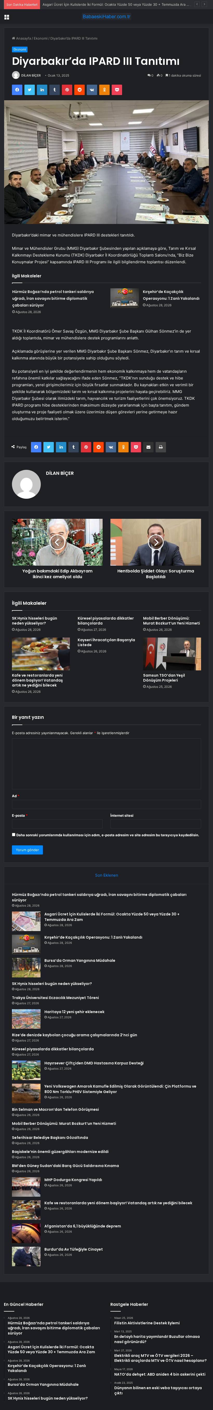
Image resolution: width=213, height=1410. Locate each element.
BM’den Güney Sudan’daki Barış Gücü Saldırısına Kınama (65, 1165)
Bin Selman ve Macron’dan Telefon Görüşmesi (55, 1109)
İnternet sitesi (122, 815)
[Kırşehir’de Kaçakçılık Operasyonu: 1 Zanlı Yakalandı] (124, 298)
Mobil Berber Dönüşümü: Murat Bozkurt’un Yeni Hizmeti (171, 621)
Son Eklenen (106, 875)
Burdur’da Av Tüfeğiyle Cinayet (73, 1249)
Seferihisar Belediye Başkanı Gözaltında (50, 1137)
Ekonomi (41, 38)
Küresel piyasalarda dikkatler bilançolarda (106, 621)
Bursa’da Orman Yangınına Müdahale (79, 960)
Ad (15, 796)
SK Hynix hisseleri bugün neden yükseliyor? (34, 621)
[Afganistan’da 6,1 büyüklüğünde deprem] (26, 1233)
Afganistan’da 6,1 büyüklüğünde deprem (82, 1226)
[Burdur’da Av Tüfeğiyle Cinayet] (26, 1256)
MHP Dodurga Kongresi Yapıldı (73, 1179)
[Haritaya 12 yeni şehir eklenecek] (26, 1019)
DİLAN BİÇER (31, 75)
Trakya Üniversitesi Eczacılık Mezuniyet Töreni (55, 997)
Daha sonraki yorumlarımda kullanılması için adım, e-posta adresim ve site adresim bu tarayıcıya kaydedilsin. (107, 835)
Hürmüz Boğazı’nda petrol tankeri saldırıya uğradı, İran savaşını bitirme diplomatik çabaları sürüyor (53, 298)
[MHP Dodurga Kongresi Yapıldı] (26, 1187)
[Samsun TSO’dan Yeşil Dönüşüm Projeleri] (172, 654)
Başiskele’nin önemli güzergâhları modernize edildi (60, 1151)
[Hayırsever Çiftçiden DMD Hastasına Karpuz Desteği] (26, 1070)
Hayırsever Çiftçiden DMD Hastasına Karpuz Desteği (94, 1063)
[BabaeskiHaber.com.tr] (106, 16)
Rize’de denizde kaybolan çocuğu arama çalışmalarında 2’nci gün (74, 1035)
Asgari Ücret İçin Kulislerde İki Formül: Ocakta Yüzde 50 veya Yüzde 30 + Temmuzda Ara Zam (118, 4)
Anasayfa (23, 38)
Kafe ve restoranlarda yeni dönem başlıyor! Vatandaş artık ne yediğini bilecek (37, 680)
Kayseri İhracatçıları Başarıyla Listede (106, 642)
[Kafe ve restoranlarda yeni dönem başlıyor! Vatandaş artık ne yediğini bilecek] (41, 654)
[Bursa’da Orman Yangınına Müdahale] (26, 967)
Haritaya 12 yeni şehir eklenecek (74, 1011)
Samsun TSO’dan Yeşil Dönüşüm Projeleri (164, 678)
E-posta (20, 815)
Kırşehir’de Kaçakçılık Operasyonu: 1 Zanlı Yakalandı (93, 937)
